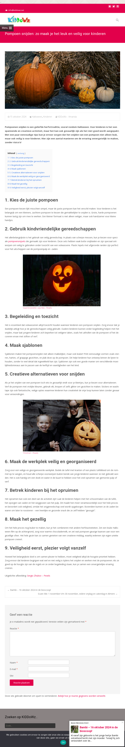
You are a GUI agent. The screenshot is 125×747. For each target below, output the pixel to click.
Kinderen (47, 116)
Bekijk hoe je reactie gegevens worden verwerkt (81, 695)
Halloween (37, 116)
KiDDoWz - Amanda (67, 116)
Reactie (14, 628)
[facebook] (109, 7)
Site (11, 675)
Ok (63, 742)
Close (122, 722)
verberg (21, 153)
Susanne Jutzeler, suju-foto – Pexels (37, 308)
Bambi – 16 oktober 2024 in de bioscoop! (29, 589)
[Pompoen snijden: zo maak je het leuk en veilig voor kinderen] (62, 80)
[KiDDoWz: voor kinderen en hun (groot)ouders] (16, 19)
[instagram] (117, 7)
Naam (14, 662)
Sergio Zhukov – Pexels (38, 575)
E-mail (14, 669)
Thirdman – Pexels (30, 453)
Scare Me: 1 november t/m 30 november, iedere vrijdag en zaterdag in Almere (78, 593)
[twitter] (113, 7)
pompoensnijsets (16, 241)
